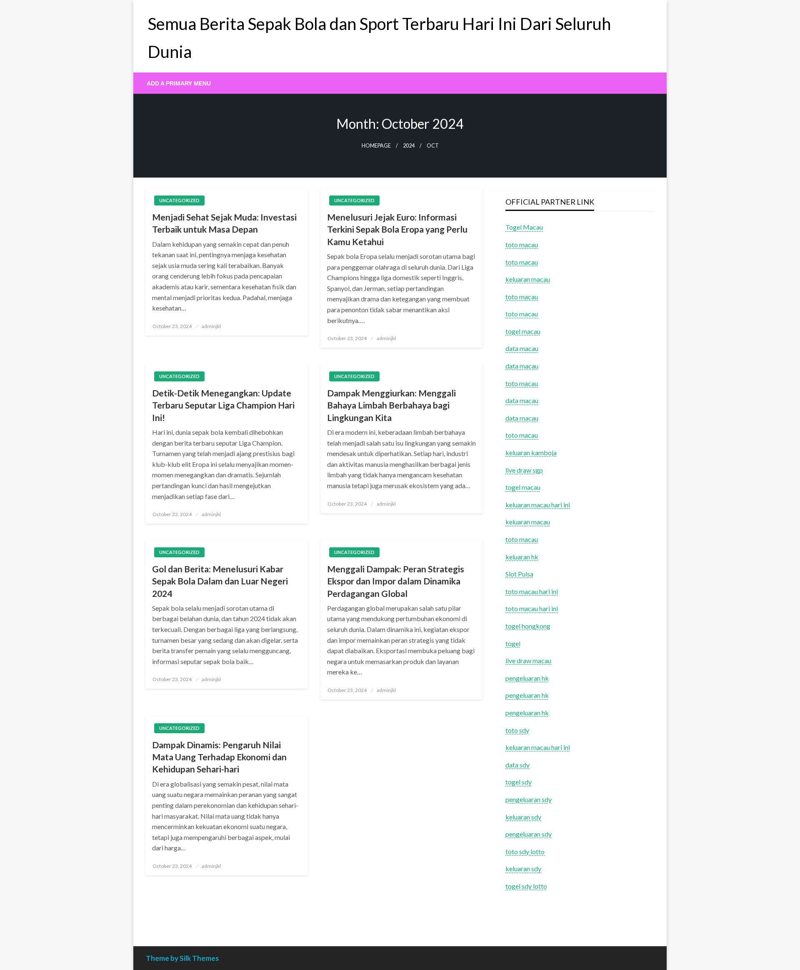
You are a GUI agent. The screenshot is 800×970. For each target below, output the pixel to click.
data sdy (517, 765)
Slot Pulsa (519, 574)
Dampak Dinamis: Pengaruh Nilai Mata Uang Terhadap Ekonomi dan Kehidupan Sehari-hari (219, 756)
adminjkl (211, 326)
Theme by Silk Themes (182, 958)
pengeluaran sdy (528, 799)
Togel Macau (524, 227)
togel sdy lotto (526, 886)
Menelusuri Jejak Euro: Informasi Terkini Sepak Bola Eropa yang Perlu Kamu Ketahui (397, 229)
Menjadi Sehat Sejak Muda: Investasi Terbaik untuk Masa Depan (224, 223)
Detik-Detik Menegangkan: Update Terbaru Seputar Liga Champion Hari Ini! (223, 405)
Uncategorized (179, 200)
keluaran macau (527, 522)
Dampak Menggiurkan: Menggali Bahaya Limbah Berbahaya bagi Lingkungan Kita (391, 405)
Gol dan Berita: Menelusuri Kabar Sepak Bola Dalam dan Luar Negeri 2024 (220, 581)
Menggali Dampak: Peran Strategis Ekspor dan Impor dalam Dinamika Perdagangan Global (395, 581)
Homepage (376, 146)
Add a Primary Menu (179, 83)
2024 (409, 146)
